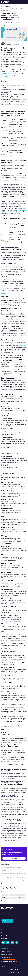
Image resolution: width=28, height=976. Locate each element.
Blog (2, 6)
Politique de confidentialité (19, 967)
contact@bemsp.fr (6, 917)
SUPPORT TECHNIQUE (9, 961)
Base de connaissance (6, 954)
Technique (7, 6)
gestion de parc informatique (9, 73)
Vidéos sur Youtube (6, 951)
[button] (25, 2)
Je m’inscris (14, 858)
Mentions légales (6, 967)
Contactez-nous (7, 920)
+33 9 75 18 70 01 (5, 914)
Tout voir (3, 900)
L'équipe (3, 930)
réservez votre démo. (15, 726)
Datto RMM (4, 76)
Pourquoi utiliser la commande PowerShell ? (12, 877)
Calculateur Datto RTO (6, 957)
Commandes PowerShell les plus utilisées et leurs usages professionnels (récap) (14, 874)
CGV (11, 969)
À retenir (4, 870)
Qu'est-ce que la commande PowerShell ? (12, 867)
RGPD (16, 969)
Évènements (4, 935)
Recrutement (4, 938)
